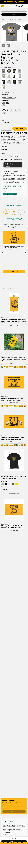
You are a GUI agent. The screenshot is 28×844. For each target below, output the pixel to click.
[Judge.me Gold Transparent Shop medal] (6, 212)
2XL (19, 110)
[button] (16, 6)
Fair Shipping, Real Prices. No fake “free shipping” (14, 2)
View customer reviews (10, 194)
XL (15, 110)
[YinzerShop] (2, 6)
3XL (4, 113)
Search (14, 14)
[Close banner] (26, 843)
